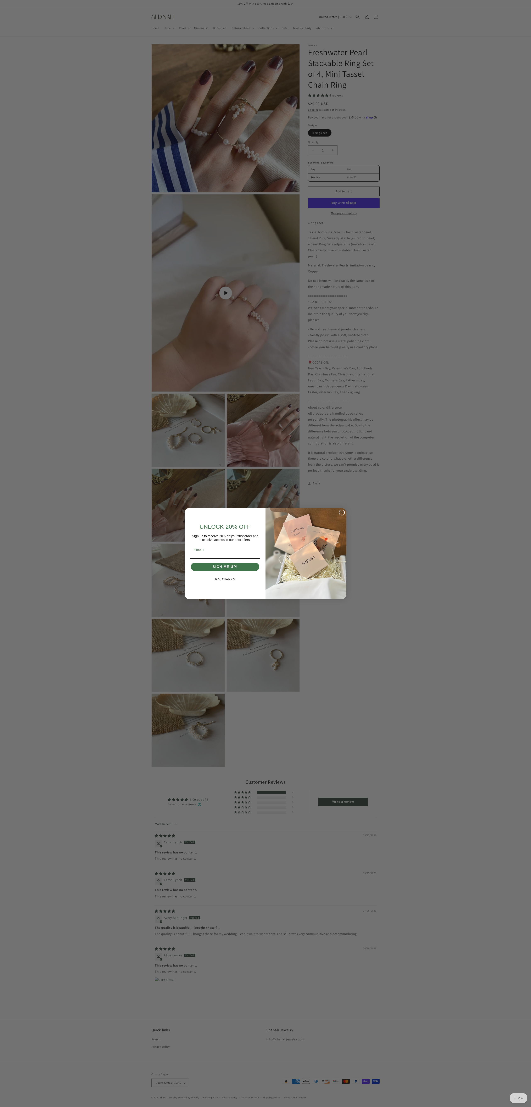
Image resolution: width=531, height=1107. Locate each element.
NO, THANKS (225, 579)
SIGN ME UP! (225, 567)
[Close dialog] (341, 512)
